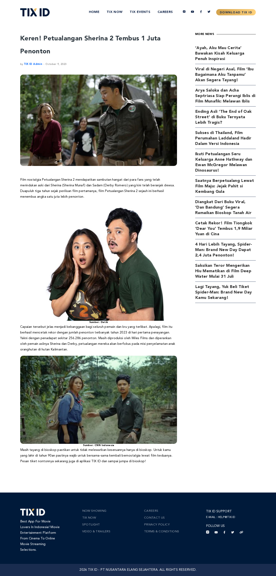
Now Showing (94, 511)
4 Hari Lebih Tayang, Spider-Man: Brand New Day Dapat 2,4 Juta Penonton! (223, 250)
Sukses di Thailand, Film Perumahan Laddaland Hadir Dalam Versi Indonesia (223, 138)
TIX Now (114, 12)
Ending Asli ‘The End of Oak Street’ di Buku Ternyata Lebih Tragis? (223, 117)
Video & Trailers (96, 531)
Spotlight (91, 524)
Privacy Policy (157, 524)
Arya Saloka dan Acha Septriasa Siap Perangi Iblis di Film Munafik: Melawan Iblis (225, 96)
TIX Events (140, 12)
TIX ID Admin (33, 64)
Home (94, 12)
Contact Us (154, 517)
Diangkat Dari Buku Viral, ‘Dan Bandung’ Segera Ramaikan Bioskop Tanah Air (223, 207)
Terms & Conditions (161, 531)
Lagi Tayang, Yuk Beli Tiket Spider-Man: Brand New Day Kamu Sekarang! (223, 292)
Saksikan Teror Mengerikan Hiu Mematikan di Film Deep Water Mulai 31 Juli (223, 271)
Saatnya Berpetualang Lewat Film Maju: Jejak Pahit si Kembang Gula (224, 186)
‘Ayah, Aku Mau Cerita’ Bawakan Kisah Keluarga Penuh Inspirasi (219, 53)
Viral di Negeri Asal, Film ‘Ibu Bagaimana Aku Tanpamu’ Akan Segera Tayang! (224, 74)
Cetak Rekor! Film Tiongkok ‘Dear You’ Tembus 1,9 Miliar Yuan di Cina (224, 228)
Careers (165, 12)
